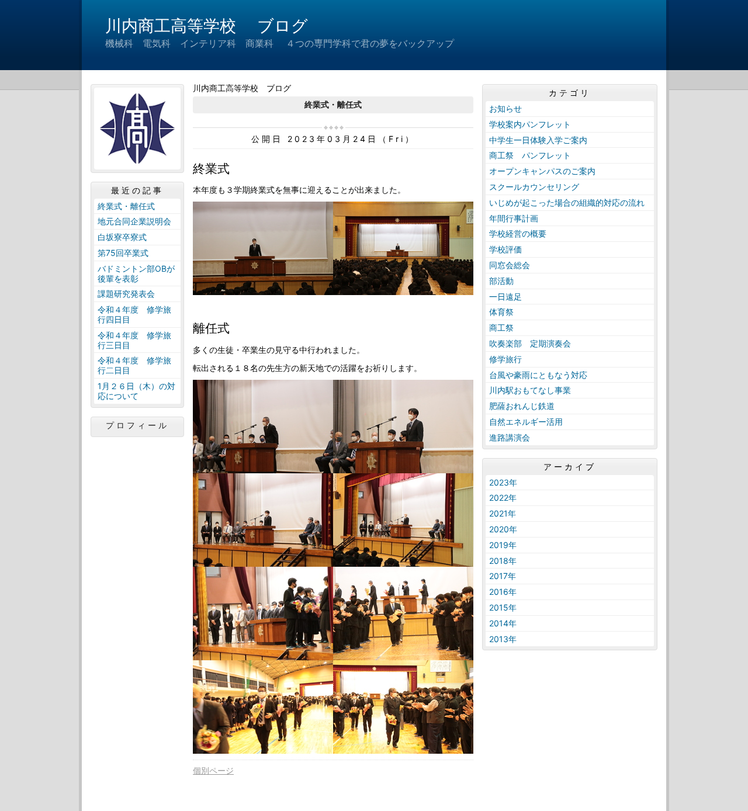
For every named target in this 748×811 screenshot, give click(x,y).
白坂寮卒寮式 (122, 237)
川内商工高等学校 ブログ (206, 26)
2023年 (503, 482)
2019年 (503, 545)
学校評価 (505, 249)
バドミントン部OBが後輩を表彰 (136, 273)
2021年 (502, 513)
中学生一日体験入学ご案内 (538, 140)
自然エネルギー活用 (526, 422)
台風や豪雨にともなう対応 (538, 375)
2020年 (503, 529)
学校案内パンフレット (530, 124)
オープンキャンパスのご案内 (542, 171)
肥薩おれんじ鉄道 (522, 406)
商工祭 (501, 327)
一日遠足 (505, 296)
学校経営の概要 (517, 233)
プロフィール (137, 425)
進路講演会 (509, 437)
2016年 (503, 592)
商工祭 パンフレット (530, 155)
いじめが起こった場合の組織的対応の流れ (567, 202)
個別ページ (213, 770)
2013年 (503, 639)
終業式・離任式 (126, 206)
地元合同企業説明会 (134, 221)
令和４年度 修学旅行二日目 (134, 365)
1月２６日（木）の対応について (136, 391)
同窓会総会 (509, 265)
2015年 (503, 607)
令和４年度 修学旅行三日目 (134, 340)
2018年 (503, 561)
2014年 (503, 623)
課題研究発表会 (126, 294)
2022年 (503, 497)
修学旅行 (505, 359)
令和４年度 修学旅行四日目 (134, 314)
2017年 (502, 576)
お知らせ (505, 108)
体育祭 (501, 312)
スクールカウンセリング (534, 187)
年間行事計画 (513, 218)
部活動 (501, 281)
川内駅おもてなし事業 (530, 390)
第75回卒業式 (123, 253)
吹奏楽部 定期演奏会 (530, 343)
